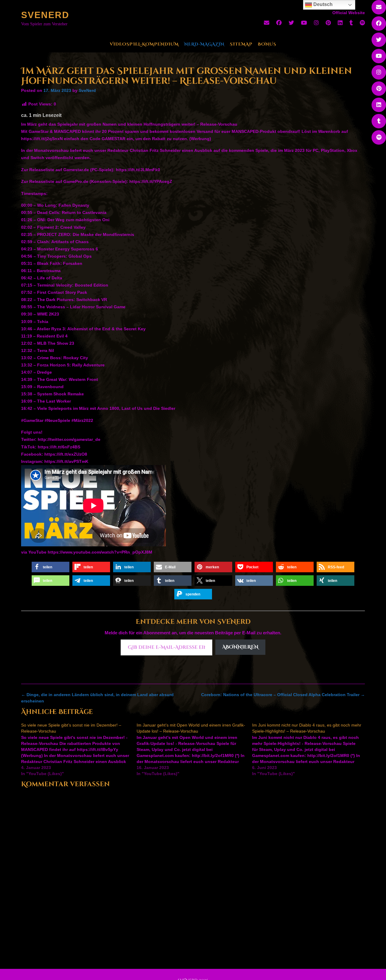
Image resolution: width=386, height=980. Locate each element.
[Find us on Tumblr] (351, 23)
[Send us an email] (266, 23)
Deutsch (322, 4)
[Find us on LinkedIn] (340, 23)
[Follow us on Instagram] (316, 23)
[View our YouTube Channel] (304, 23)
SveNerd (45, 15)
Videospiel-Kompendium (144, 44)
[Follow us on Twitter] (291, 23)
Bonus (267, 44)
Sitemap (241, 44)
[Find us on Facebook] (279, 23)
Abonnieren (240, 647)
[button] (50, 567)
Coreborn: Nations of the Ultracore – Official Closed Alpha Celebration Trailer (283, 694)
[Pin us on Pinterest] (328, 23)
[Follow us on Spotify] (362, 23)
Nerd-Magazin (204, 44)
